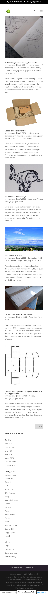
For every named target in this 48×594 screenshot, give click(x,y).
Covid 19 (8, 482)
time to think (21, 138)
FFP (41, 65)
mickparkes (11, 65)
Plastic (38, 70)
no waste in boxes (33, 68)
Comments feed (11, 553)
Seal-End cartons (11, 525)
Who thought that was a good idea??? (21, 62)
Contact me (29, 568)
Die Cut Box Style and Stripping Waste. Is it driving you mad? (23, 392)
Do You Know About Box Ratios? (19, 314)
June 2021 (8, 444)
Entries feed (9, 549)
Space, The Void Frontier (15, 130)
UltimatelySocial (40, 592)
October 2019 (10, 465)
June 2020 (8, 451)
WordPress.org (10, 556)
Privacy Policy (16, 568)
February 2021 (10, 447)
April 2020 (8, 454)
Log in (7, 546)
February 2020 (10, 462)
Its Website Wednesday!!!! (15, 196)
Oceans (7, 70)
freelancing (9, 68)
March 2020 (9, 458)
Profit (7, 73)
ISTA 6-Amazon (20, 68)
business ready (33, 65)
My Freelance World (13, 255)
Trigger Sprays (10, 532)
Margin (39, 199)
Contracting (9, 136)
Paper (22, 70)
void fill (12, 73)
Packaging (15, 70)
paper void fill (30, 70)
